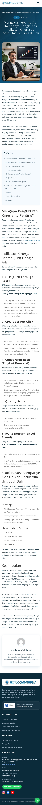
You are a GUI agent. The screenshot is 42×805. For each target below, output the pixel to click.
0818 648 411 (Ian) (8, 776)
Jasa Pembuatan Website (11, 727)
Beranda (4, 12)
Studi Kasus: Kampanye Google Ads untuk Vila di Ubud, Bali (19, 187)
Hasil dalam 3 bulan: (13, 196)
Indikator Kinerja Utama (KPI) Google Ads (19, 162)
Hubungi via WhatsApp (12, 786)
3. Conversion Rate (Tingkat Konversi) (18, 174)
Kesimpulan (8, 200)
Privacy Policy (7, 744)
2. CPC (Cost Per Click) (13, 170)
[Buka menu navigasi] (38, 3)
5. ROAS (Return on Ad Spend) (16, 182)
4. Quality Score (11, 178)
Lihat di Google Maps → (9, 764)
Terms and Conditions (10, 740)
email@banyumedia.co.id (11, 770)
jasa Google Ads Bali (32, 240)
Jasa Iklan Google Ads (10, 720)
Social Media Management (11, 730)
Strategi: (8, 192)
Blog (16, 17)
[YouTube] (12, 792)
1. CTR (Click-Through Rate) (15, 166)
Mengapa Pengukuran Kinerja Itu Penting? (20, 158)
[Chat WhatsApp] (37, 800)
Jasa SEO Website (8, 723)
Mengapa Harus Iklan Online (12, 747)
